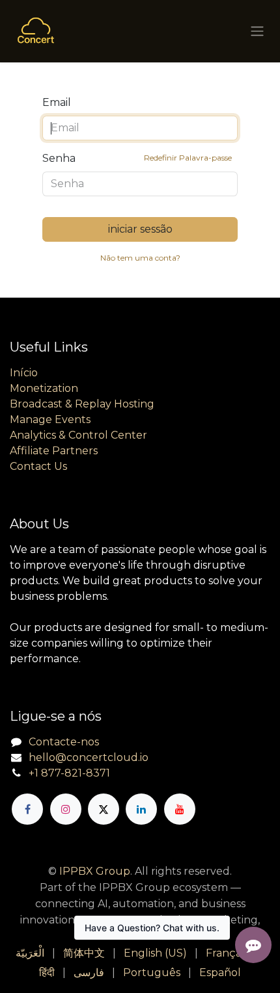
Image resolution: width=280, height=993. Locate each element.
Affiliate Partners (54, 451)
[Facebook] (27, 809)
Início (24, 373)
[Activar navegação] (257, 31)
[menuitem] (30, 953)
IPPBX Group (94, 871)
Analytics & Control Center (78, 435)
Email (56, 102)
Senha (137, 158)
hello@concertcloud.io (88, 757)
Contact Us (38, 466)
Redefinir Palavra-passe (188, 157)
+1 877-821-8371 (69, 773)
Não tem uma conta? (140, 258)
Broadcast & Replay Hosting (82, 404)
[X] (103, 809)
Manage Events (50, 419)
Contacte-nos (64, 742)
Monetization (44, 388)
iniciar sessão (140, 229)
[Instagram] (65, 809)
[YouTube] (179, 809)
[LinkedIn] (141, 809)
